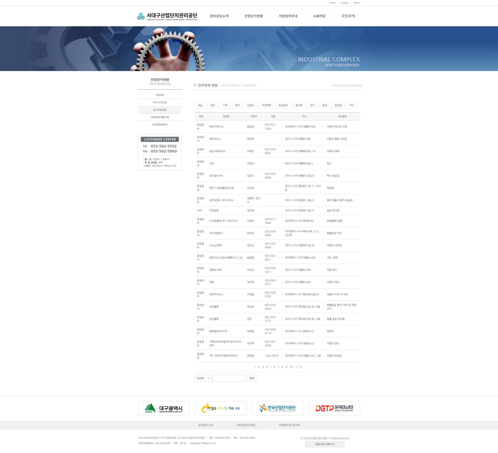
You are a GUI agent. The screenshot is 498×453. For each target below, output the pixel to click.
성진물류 (214, 318)
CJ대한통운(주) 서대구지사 (223, 220)
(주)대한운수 (216, 233)
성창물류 (214, 306)
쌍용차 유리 (215, 269)
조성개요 (160, 95)
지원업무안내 (288, 16)
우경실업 (214, 210)
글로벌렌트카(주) (218, 331)
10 (291, 366)
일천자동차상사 (217, 151)
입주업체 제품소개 (160, 117)
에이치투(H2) (216, 126)
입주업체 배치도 (160, 124)
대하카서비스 (216, 294)
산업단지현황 (253, 16)
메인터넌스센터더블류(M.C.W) (226, 257)
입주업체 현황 (160, 109)
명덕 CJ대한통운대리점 (221, 187)
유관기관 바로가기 (325, 444)
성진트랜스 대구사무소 (221, 200)
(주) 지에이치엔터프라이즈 (223, 355)
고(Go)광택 (215, 245)
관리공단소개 (219, 16)
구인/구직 (348, 16)
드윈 (211, 163)
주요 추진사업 (160, 102)
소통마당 (319, 16)
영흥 (211, 282)
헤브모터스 (215, 138)
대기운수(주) (216, 175)
